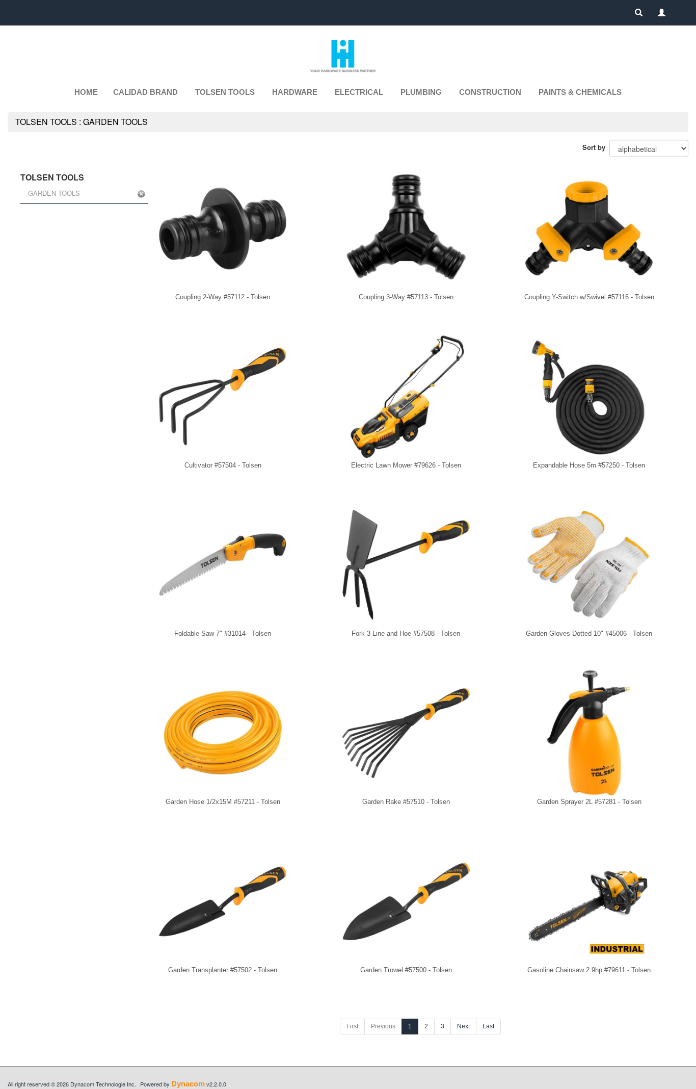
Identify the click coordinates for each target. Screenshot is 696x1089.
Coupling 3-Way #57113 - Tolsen (406, 297)
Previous (383, 1026)
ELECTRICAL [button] (359, 92)
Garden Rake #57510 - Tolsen (406, 802)
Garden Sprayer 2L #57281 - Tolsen (589, 802)
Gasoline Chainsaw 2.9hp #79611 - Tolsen (589, 970)
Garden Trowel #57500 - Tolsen (406, 970)
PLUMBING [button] (421, 92)
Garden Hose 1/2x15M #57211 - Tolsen (223, 802)
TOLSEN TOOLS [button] (225, 92)
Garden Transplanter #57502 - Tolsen (222, 970)
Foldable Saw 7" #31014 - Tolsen (222, 633)
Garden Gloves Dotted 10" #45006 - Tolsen (589, 633)
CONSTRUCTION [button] (490, 92)
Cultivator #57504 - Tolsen (222, 465)
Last (488, 1026)
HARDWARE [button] (294, 92)
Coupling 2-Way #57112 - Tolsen (222, 297)
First (352, 1026)
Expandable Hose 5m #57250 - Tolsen (589, 465)
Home (86, 92)
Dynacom (188, 1083)
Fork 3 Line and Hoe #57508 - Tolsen (406, 633)
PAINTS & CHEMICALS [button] (580, 92)
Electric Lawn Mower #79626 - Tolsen (406, 465)
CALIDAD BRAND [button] (145, 92)
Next (463, 1026)
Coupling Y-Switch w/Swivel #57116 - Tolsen (589, 297)
